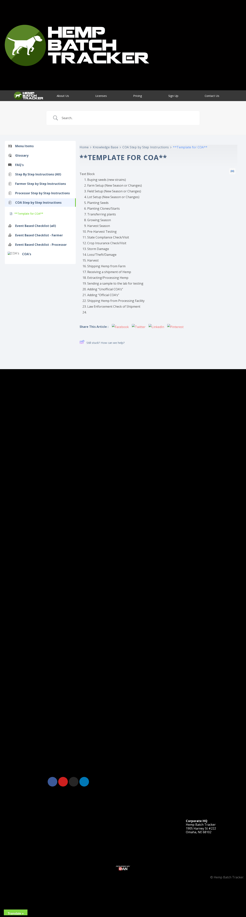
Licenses (101, 96)
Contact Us (212, 96)
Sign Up (173, 96)
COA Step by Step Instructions (145, 147)
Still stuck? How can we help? (105, 343)
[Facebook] (52, 782)
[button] (177, 781)
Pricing (137, 96)
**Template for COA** (28, 213)
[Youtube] (63, 782)
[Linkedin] (84, 782)
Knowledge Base (105, 147)
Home (84, 147)
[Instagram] (73, 782)
